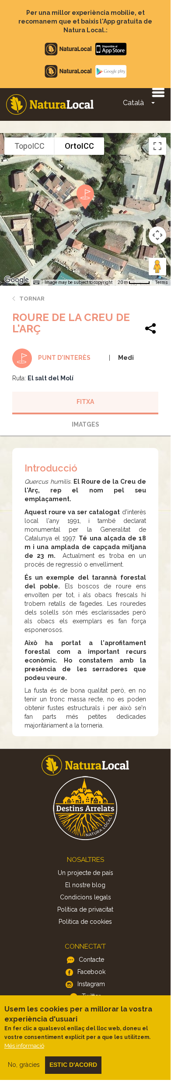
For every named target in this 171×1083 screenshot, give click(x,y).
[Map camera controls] (157, 235)
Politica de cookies (85, 921)
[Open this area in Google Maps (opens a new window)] (16, 280)
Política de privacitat (85, 909)
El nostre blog (85, 884)
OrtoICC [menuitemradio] (79, 145)
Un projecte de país (85, 872)
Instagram (91, 984)
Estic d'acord (73, 1064)
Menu (157, 92)
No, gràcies (24, 1064)
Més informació (24, 1045)
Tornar (32, 298)
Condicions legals (85, 897)
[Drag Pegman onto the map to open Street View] (157, 266)
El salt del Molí (50, 378)
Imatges (85, 424)
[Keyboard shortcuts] (36, 283)
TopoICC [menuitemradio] (29, 145)
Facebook (91, 971)
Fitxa (85, 401)
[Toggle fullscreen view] (157, 146)
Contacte (91, 959)
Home (50, 104)
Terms (161, 282)
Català (133, 103)
